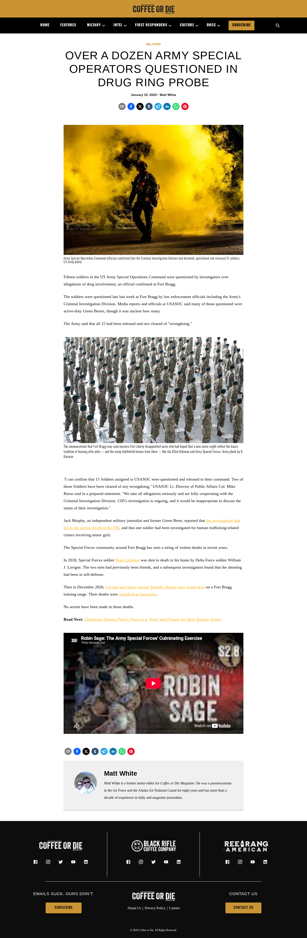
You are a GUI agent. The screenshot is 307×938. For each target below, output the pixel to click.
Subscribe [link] (241, 25)
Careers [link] (174, 908)
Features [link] (68, 25)
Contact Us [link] (244, 908)
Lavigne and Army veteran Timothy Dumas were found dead (155, 587)
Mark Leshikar (128, 560)
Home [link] (44, 25)
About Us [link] (134, 908)
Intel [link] (117, 25)
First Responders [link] (151, 25)
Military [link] (153, 44)
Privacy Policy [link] (155, 908)
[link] (153, 10)
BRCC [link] (211, 25)
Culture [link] (187, 25)
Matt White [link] (168, 95)
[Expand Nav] (102, 25)
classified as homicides (137, 594)
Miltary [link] (94, 25)
